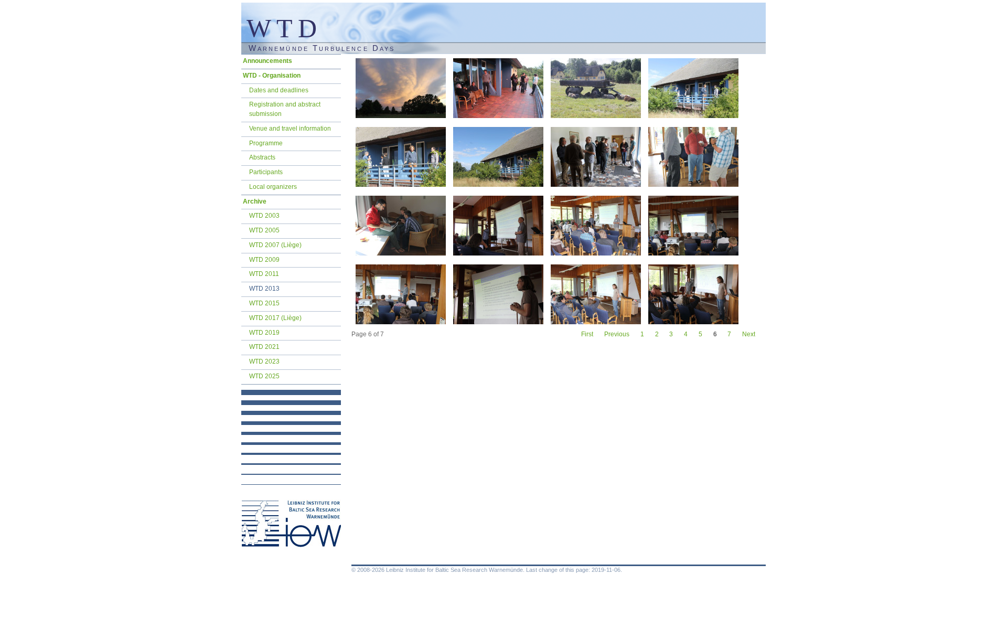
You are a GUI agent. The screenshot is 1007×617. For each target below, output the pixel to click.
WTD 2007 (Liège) (275, 245)
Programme (266, 143)
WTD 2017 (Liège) (275, 318)
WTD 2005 (264, 230)
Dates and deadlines (278, 90)
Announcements (267, 61)
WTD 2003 (264, 215)
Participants (266, 172)
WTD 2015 (264, 303)
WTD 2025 (264, 376)
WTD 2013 (264, 288)
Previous (616, 334)
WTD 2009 (264, 259)
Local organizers (273, 186)
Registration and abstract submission (284, 109)
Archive (254, 201)
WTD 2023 (264, 361)
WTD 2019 (264, 332)
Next (748, 334)
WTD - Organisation (272, 75)
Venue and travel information (290, 128)
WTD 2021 (264, 346)
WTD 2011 (264, 274)
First (587, 334)
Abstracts (262, 157)
